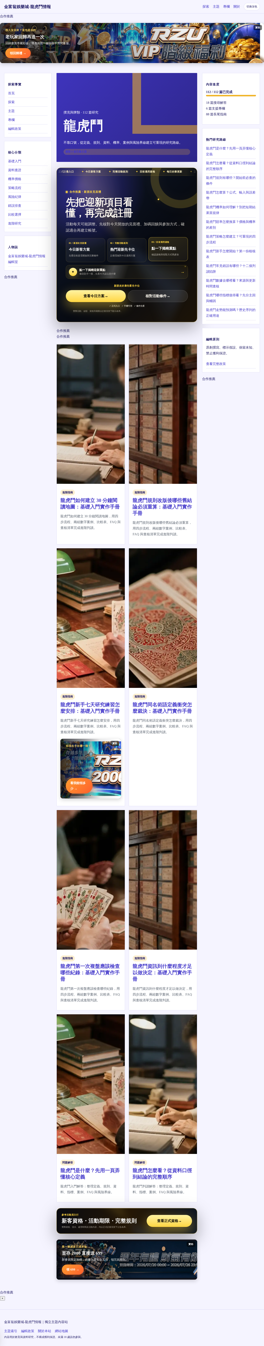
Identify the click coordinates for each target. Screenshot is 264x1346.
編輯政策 (14, 128)
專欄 (226, 6)
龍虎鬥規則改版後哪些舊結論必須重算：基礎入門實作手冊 (162, 507)
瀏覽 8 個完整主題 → (77, 151)
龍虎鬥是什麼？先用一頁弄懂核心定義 (231, 151)
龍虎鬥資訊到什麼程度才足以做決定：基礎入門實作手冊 (162, 972)
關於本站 (44, 1331)
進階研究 (14, 223)
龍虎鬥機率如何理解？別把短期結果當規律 (231, 209)
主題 (216, 6)
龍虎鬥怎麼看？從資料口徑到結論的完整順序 (231, 165)
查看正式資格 (169, 1221)
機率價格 (14, 179)
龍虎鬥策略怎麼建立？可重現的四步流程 (231, 239)
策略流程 (14, 188)
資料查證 (14, 170)
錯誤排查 (14, 205)
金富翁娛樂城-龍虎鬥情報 (27, 6)
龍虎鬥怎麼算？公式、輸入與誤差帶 (231, 195)
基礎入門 (14, 161)
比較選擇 (14, 214)
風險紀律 (14, 196)
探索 (206, 6)
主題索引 (10, 1331)
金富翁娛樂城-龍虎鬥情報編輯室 (26, 258)
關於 (236, 6)
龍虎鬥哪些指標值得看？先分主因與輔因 (231, 297)
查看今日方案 (96, 296)
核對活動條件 (158, 296)
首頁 (11, 93)
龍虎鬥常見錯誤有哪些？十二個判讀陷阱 (231, 268)
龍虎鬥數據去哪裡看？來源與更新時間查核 (231, 283)
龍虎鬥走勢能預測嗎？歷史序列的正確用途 (231, 312)
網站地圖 (61, 1331)
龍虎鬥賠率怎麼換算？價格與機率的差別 (231, 224)
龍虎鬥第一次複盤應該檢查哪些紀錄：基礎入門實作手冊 (90, 972)
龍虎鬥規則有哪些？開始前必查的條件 (231, 180)
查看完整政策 (216, 363)
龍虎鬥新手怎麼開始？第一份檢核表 (231, 253)
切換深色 (251, 6)
